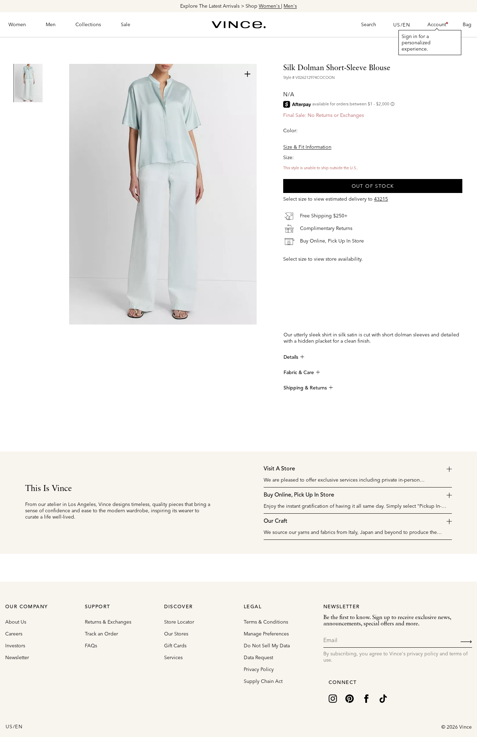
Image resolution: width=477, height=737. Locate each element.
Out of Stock (373, 186)
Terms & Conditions (266, 622)
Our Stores (176, 634)
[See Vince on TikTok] (383, 698)
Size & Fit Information (307, 147)
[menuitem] (17, 24)
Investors (15, 645)
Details (291, 357)
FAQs (91, 645)
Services (173, 657)
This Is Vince (48, 489)
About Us (15, 622)
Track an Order (101, 634)
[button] (436, 25)
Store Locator (179, 622)
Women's (270, 6)
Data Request (258, 657)
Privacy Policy (259, 669)
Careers (13, 634)
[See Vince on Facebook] (366, 698)
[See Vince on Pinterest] (349, 698)
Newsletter (17, 657)
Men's (290, 6)
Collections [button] (88, 24)
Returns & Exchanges (108, 622)
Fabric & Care (299, 372)
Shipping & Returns (305, 388)
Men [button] (51, 24)
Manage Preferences (266, 634)
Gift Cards (175, 645)
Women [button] (17, 24)
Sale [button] (125, 24)
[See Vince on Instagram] (333, 698)
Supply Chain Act (263, 681)
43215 (381, 199)
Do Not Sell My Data (267, 645)
